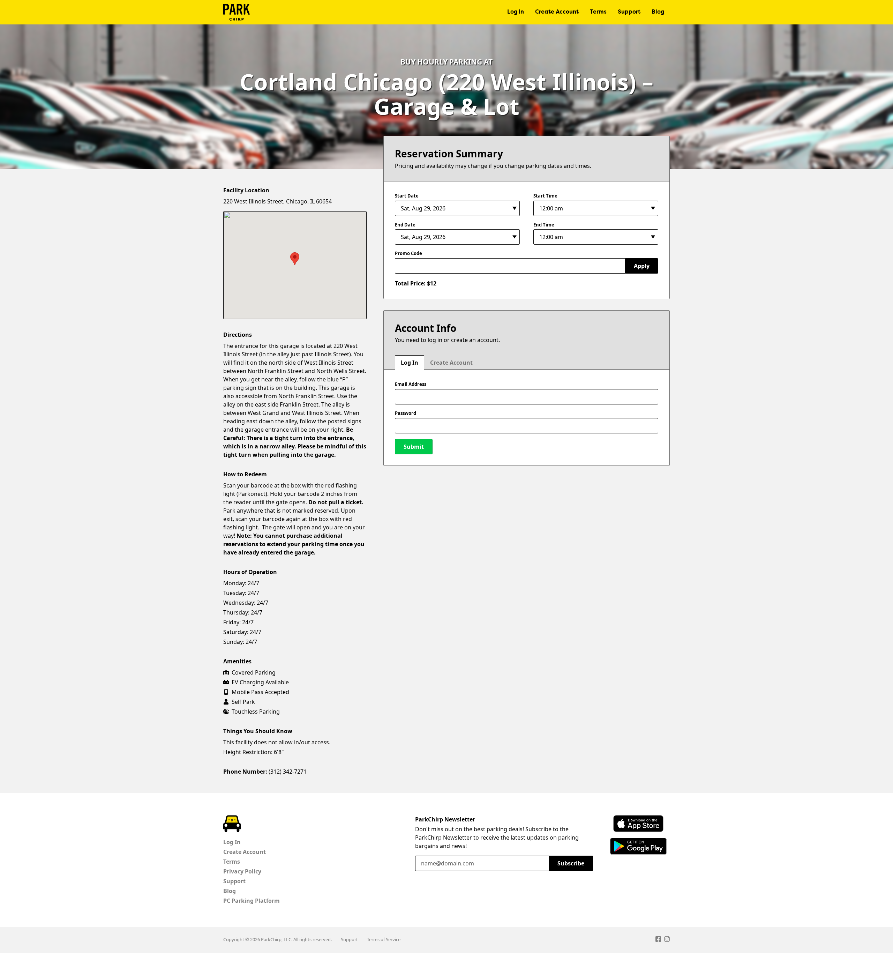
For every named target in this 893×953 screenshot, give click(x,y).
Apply (642, 266)
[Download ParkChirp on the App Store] (638, 823)
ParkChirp (236, 12)
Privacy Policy (242, 871)
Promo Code (408, 253)
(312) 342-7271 (288, 771)
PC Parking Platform (251, 900)
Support (629, 12)
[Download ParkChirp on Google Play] (638, 846)
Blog (658, 12)
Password (405, 413)
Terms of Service (383, 939)
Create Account (557, 12)
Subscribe (570, 863)
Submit (414, 447)
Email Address (410, 384)
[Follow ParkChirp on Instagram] (667, 940)
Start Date (407, 196)
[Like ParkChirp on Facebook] (658, 940)
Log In (515, 12)
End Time (543, 225)
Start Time (545, 196)
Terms (598, 12)
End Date (405, 225)
